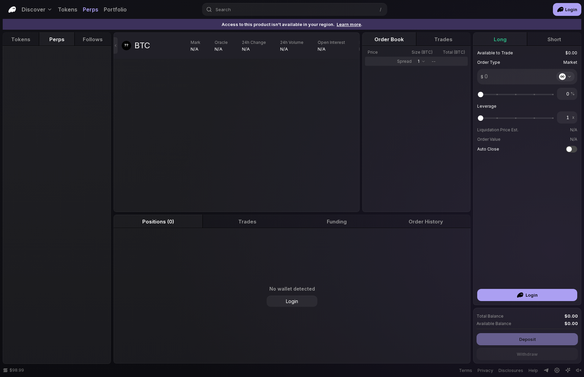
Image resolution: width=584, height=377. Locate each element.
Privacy (485, 370)
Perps (90, 9)
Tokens (67, 9)
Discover (34, 9)
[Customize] (567, 370)
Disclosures (510, 370)
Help (533, 370)
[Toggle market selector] (116, 45)
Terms (465, 370)
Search (223, 9)
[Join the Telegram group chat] (546, 370)
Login (571, 9)
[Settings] (557, 370)
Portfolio (115, 9)
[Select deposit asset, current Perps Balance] (565, 76)
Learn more (349, 24)
